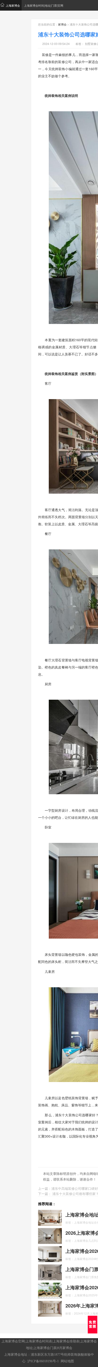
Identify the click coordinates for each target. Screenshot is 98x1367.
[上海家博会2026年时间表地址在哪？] (50, 1290)
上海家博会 (13, 5)
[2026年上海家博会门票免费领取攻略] (50, 1308)
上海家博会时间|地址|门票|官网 (43, 5)
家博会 (62, 24)
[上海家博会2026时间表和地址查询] (50, 1253)
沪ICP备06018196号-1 (43, 1361)
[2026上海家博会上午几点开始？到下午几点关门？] (50, 1235)
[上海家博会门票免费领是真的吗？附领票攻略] (50, 1271)
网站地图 (67, 1361)
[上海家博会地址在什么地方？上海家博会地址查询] (50, 1217)
